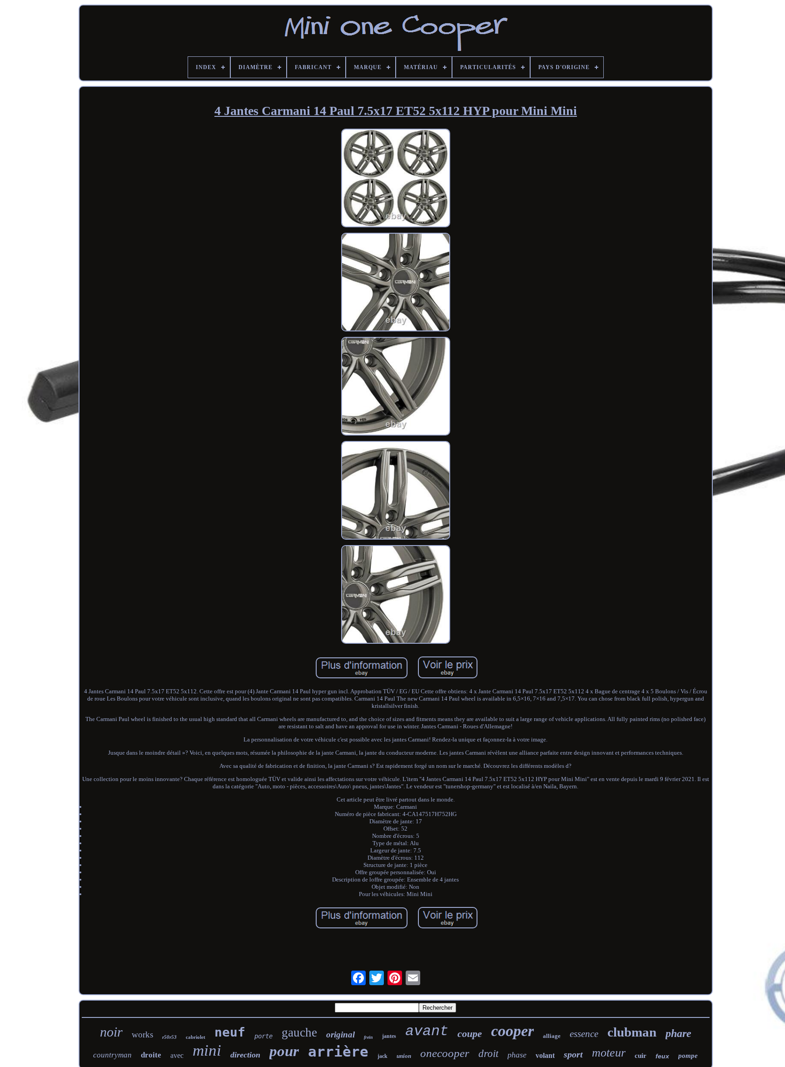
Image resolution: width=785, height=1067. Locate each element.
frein (368, 1037)
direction (245, 1054)
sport (573, 1054)
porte (263, 1036)
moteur (609, 1052)
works (142, 1034)
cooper (512, 1030)
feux (662, 1056)
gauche (299, 1032)
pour (284, 1051)
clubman (631, 1032)
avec (177, 1055)
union (404, 1055)
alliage (552, 1035)
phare (678, 1033)
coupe (469, 1033)
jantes (389, 1036)
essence (584, 1033)
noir (111, 1031)
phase (517, 1054)
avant (426, 1031)
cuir (640, 1055)
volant (545, 1055)
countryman (112, 1055)
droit (488, 1053)
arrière (338, 1051)
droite (151, 1055)
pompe (688, 1055)
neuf (229, 1032)
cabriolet (195, 1037)
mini (207, 1050)
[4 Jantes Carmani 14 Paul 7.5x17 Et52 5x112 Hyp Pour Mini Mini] (395, 179)
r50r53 (169, 1037)
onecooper (444, 1053)
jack (383, 1056)
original (340, 1034)
